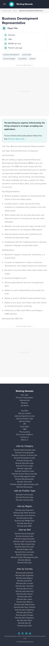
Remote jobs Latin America (24, 515)
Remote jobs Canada (24, 583)
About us (24, 439)
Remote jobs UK (24, 623)
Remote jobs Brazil (24, 580)
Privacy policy (24, 431)
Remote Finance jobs (24, 465)
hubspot (32, 59)
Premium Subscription (24, 397)
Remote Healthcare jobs (24, 471)
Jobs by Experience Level (24, 416)
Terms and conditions (24, 434)
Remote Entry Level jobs (24, 552)
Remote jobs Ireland (24, 594)
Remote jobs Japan (24, 599)
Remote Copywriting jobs (24, 538)
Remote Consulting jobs (24, 452)
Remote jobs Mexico (24, 601)
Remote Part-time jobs (24, 497)
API (24, 423)
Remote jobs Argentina (24, 575)
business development (11, 54)
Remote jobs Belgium (24, 578)
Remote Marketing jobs (24, 479)
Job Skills (24, 410)
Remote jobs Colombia (25, 586)
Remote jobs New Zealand (24, 607)
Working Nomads (24, 4)
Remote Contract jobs (24, 500)
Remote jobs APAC (24, 526)
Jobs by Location (24, 413)
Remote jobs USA (25, 625)
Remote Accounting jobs (24, 533)
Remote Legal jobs (24, 468)
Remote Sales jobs (16, 138)
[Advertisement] (24, 91)
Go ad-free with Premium (24, 65)
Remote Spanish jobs (24, 554)
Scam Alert (24, 426)
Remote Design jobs (25, 460)
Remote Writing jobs (25, 487)
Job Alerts (25, 405)
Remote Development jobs (24, 457)
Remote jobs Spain (24, 620)
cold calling (22, 59)
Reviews (24, 402)
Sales (15, 10)
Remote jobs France (25, 588)
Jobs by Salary (24, 421)
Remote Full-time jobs (24, 494)
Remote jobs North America (24, 512)
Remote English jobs (24, 549)
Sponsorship (25, 400)
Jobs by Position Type (24, 418)
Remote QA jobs (24, 560)
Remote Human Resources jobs (24, 473)
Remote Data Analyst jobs (24, 544)
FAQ (24, 429)
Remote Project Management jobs (24, 557)
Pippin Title (13, 28)
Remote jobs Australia (24, 572)
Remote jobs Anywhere (24, 510)
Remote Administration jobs (24, 450)
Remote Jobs (6, 10)
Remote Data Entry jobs (24, 546)
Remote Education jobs (24, 463)
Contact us (24, 437)
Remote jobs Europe (24, 518)
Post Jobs (24, 395)
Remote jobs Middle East (24, 520)
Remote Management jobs (24, 476)
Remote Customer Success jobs (24, 455)
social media (26, 54)
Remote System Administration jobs (24, 484)
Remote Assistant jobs (24, 536)
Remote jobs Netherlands (24, 604)
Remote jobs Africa (24, 523)
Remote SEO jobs (25, 562)
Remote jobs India (24, 596)
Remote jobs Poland (24, 612)
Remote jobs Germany (24, 591)
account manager (9, 59)
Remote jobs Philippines (24, 609)
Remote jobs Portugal (24, 615)
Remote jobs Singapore (24, 617)
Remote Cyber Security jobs (24, 541)
